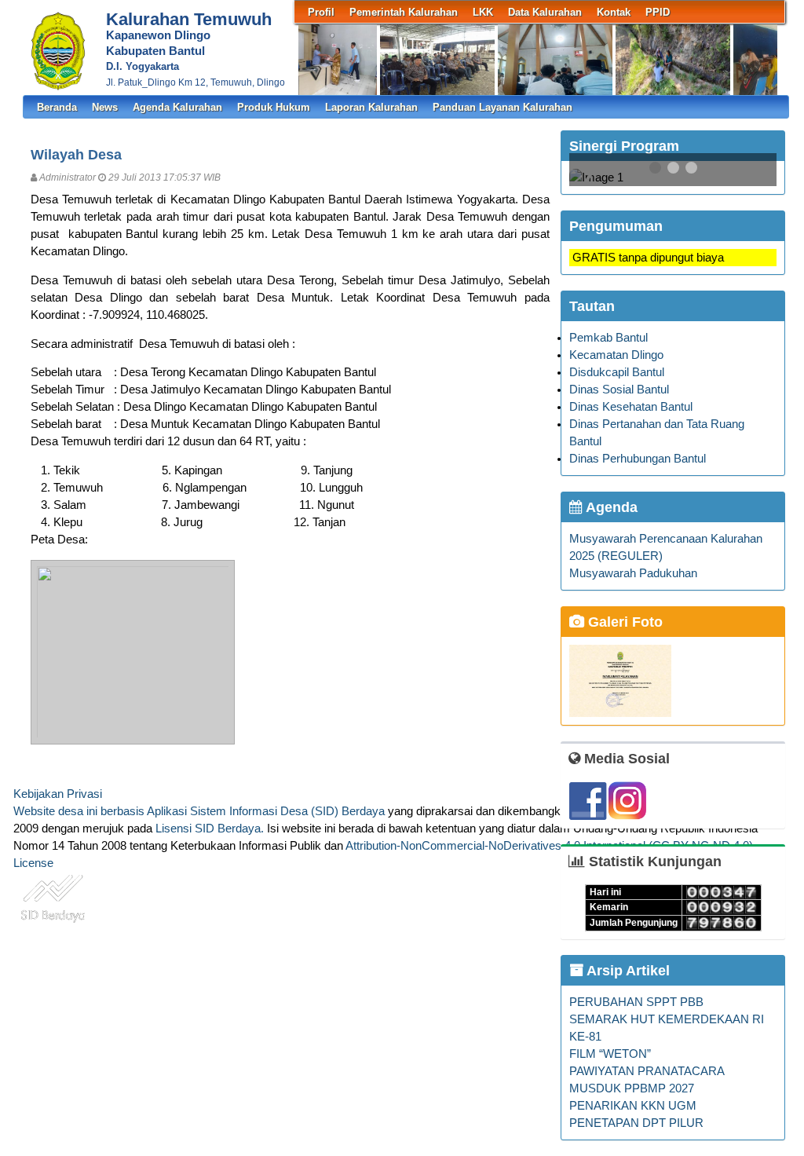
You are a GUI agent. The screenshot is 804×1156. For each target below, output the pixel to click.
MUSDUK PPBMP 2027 (631, 1088)
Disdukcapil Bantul (616, 372)
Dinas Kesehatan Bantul (631, 407)
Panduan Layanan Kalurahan (502, 107)
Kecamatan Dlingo (616, 355)
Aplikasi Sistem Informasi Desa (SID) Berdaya (266, 811)
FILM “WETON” (610, 1054)
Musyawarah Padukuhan (633, 573)
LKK (483, 12)
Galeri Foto (623, 622)
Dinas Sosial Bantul (619, 389)
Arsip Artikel (626, 971)
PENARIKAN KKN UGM (632, 1105)
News (105, 107)
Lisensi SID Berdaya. (209, 828)
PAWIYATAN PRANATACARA (647, 1071)
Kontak (613, 12)
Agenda (610, 507)
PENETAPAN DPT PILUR (636, 1123)
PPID (657, 12)
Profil (321, 12)
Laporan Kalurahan (371, 107)
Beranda (57, 107)
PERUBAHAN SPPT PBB (636, 1002)
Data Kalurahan (545, 12)
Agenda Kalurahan (177, 107)
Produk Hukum (273, 107)
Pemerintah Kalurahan (403, 12)
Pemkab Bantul (608, 337)
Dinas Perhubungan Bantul (637, 458)
